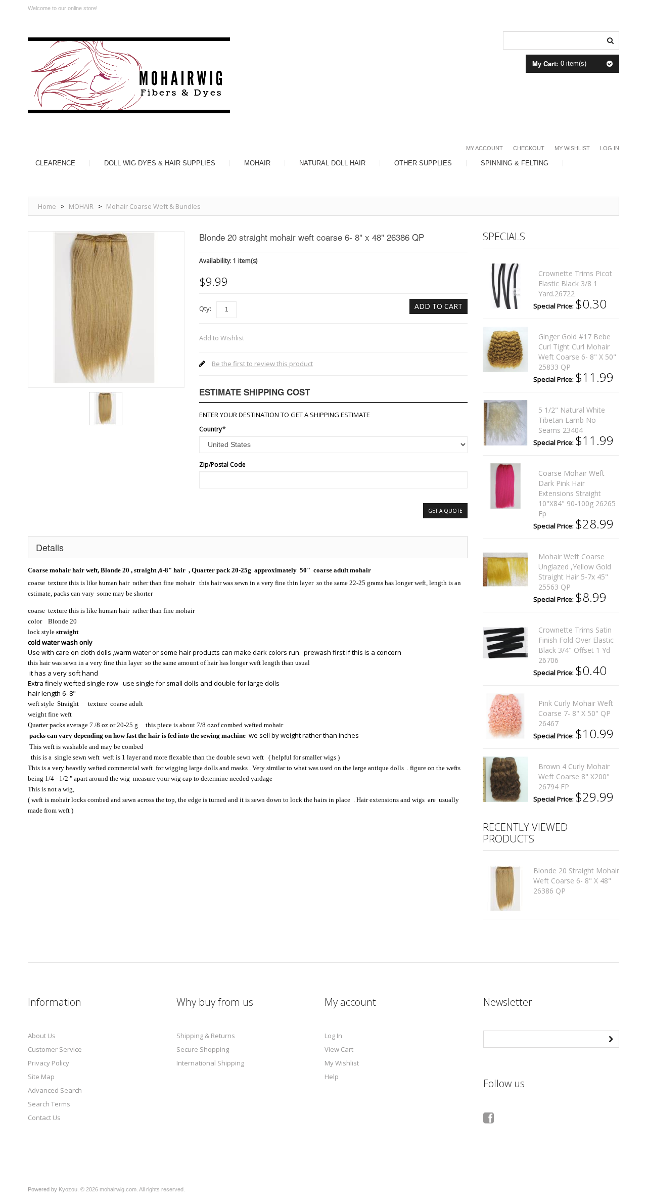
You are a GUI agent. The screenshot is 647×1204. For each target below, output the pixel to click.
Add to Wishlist (221, 337)
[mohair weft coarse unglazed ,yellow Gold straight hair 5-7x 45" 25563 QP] (505, 569)
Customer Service (55, 1049)
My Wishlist (572, 148)
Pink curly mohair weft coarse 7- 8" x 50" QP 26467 (575, 713)
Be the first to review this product (262, 363)
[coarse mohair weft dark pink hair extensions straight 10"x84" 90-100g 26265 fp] (505, 486)
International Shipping (210, 1062)
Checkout (528, 148)
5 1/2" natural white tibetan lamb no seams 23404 (571, 420)
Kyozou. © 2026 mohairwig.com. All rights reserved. (122, 1189)
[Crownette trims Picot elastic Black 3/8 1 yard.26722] (505, 286)
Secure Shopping (202, 1049)
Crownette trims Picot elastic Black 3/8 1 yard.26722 (575, 283)
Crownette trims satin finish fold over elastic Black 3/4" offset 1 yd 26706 (576, 645)
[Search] (610, 39)
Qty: (205, 308)
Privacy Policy (48, 1062)
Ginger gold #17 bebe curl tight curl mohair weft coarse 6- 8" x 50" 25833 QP (577, 352)
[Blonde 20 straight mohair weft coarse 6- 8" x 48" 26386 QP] (105, 395)
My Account (484, 148)
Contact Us (44, 1117)
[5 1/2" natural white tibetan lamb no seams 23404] (505, 422)
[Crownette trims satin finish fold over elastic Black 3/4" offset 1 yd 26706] (505, 642)
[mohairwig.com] (129, 75)
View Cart (339, 1049)
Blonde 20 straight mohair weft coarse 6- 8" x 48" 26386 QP (576, 881)
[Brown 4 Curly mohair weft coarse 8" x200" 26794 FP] (505, 779)
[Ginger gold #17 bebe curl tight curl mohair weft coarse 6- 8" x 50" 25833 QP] (505, 349)
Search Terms (49, 1103)
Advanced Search (55, 1090)
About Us (42, 1035)
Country (210, 429)
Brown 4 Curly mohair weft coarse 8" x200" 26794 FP (574, 776)
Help (332, 1076)
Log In (609, 148)
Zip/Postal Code (222, 464)
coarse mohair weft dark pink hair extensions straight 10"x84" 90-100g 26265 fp (577, 493)
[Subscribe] (610, 1038)
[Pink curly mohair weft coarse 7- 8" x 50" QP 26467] (505, 716)
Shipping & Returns (205, 1035)
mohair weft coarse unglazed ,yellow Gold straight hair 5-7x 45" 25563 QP (574, 572)
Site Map (41, 1076)
